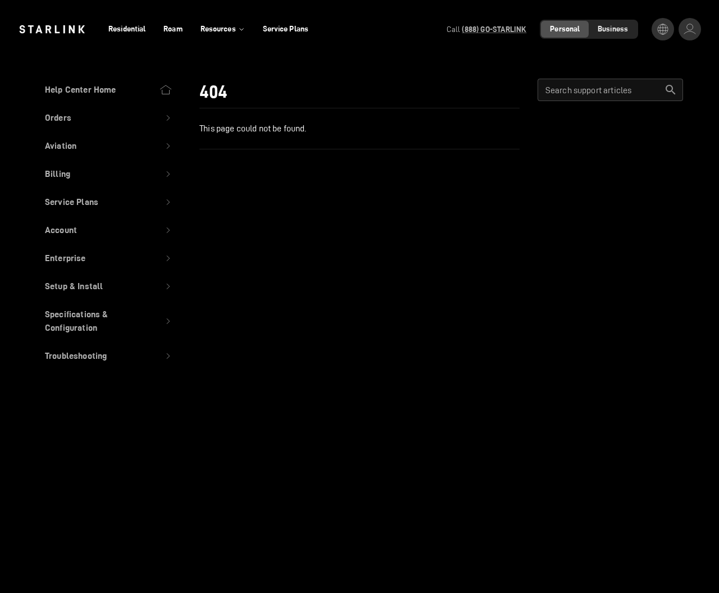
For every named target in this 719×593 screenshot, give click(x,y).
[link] (52, 29)
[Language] (663, 29)
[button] (108, 117)
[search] (670, 90)
